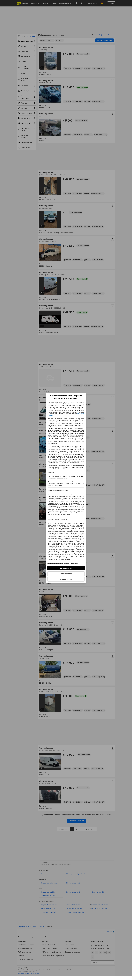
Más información (66, 574)
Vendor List (74, 563)
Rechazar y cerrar (66, 579)
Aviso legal (65, 563)
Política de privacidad (54, 563)
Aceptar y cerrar (66, 568)
